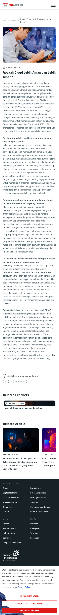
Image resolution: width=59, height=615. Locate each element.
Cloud (5, 487)
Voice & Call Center (39, 511)
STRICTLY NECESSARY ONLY (29, 603)
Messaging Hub (10, 502)
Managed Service (38, 497)
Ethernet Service (38, 492)
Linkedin (34, 523)
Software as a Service (40, 506)
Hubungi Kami (9, 533)
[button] (53, 4)
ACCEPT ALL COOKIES (29, 610)
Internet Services (11, 497)
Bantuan (7, 537)
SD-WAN (34, 502)
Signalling (7, 506)
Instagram (35, 528)
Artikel (14, 21)
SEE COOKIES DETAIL (29, 595)
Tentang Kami (9, 528)
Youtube (34, 533)
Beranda (6, 21)
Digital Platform (10, 492)
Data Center (36, 487)
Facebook (34, 537)
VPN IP (6, 511)
